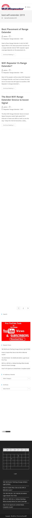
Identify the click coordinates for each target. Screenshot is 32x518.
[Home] (2, 18)
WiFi (22, 39)
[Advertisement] (16, 202)
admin (5, 36)
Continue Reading (9, 55)
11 (11, 459)
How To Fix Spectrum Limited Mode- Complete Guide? (16, 368)
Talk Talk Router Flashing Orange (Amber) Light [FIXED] (16, 349)
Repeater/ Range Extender (11, 39)
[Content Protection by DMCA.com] (6, 431)
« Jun (15, 474)
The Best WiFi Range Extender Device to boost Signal (15, 99)
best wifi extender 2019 (10, 18)
